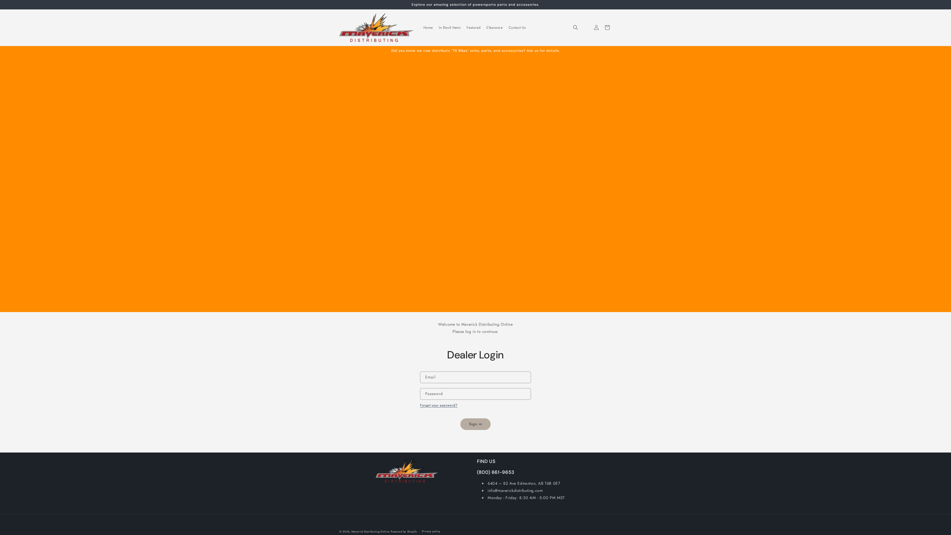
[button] (575, 27)
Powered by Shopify (404, 532)
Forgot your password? (439, 405)
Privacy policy (431, 531)
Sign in (475, 424)
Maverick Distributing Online (370, 532)
